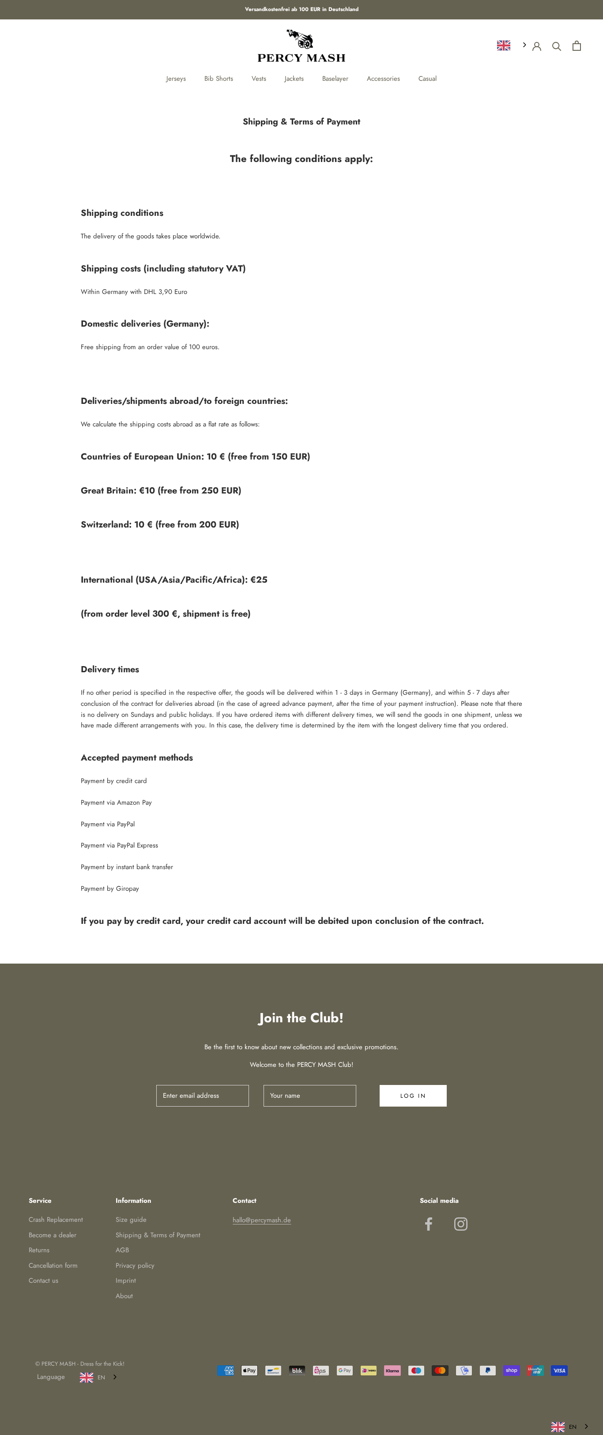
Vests (259, 78)
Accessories (383, 78)
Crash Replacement (56, 1219)
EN (101, 1377)
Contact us (43, 1280)
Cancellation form (53, 1265)
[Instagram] (460, 1224)
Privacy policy (135, 1265)
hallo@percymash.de (262, 1220)
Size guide (131, 1219)
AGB (122, 1250)
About (124, 1296)
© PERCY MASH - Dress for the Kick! (79, 1364)
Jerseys (176, 78)
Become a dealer (52, 1235)
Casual (427, 78)
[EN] (512, 45)
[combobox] (512, 45)
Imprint (126, 1280)
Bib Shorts (218, 78)
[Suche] (557, 45)
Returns (39, 1250)
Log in (413, 1096)
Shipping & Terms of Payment (158, 1235)
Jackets (294, 78)
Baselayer (335, 78)
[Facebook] (428, 1224)
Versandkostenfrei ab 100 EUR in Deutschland (301, 9)
